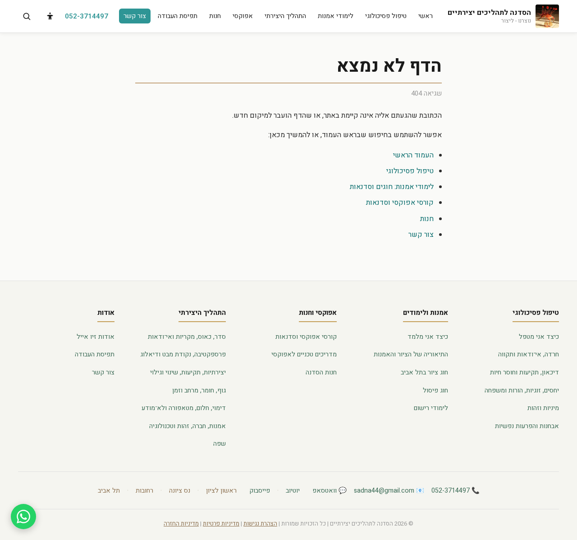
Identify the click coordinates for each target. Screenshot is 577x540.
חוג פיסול (435, 390)
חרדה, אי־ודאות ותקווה (528, 354)
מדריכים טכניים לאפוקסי (304, 354)
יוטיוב (293, 490)
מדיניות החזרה (181, 523)
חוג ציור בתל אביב (424, 372)
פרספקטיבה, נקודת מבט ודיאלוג (183, 354)
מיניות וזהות (543, 408)
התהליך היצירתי (285, 16)
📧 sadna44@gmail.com (389, 490)
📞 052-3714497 (455, 490)
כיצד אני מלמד (428, 337)
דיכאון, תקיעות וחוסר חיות (524, 372)
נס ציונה (179, 490)
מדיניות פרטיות (221, 523)
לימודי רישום (431, 408)
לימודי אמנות (335, 16)
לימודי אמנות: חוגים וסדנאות (392, 186)
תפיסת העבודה (177, 16)
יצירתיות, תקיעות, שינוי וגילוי (188, 372)
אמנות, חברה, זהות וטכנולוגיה (187, 426)
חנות (215, 16)
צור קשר (135, 16)
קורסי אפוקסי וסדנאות (400, 202)
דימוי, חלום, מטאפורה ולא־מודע (184, 408)
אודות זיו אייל (95, 337)
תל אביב (109, 490)
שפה (219, 443)
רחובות (144, 490)
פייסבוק (259, 490)
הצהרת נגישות (260, 523)
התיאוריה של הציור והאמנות (411, 354)
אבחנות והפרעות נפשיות (527, 426)
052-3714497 (86, 16)
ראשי (425, 16)
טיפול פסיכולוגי (386, 16)
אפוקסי (243, 16)
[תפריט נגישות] (50, 16)
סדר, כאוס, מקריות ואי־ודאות (187, 337)
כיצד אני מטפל (539, 337)
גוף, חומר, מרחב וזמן (199, 390)
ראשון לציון (221, 490)
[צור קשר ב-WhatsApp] (23, 516)
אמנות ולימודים (425, 313)
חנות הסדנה (321, 372)
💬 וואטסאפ (329, 490)
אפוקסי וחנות (318, 313)
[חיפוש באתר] (26, 16)
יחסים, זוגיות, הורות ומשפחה (522, 390)
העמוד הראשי (413, 155)
